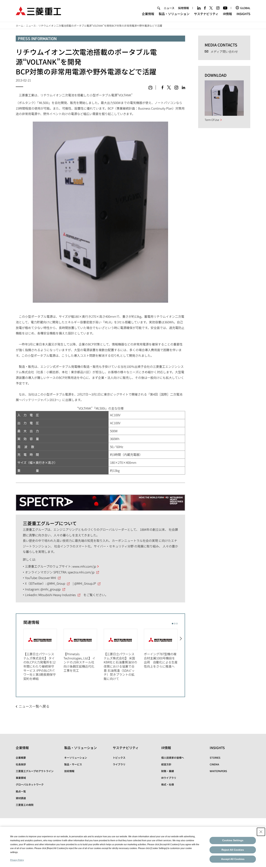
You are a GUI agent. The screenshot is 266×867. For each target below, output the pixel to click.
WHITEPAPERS (218, 771)
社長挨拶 (21, 764)
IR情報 (227, 13)
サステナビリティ (206, 13)
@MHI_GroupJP (85, 583)
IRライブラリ (168, 778)
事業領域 (21, 778)
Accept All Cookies (232, 859)
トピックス (119, 757)
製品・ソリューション (174, 13)
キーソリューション (75, 757)
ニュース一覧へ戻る (34, 706)
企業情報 (148, 13)
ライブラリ (119, 764)
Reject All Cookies (232, 849)
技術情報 (69, 771)
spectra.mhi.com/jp (81, 572)
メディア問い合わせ (224, 52)
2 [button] (174, 623)
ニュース (169, 8)
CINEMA (214, 764)
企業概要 (21, 757)
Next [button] (181, 655)
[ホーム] (38, 10)
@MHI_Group (56, 583)
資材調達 (21, 798)
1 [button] (172, 623)
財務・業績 (167, 771)
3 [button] (177, 623)
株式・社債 (167, 784)
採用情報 (183, 8)
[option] (43, 655)
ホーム (19, 25)
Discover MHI (47, 577)
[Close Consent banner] (261, 832)
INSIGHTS (243, 13)
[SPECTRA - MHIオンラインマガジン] (100, 500)
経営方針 (166, 764)
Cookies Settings (232, 840)
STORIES (215, 757)
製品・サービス (73, 764)
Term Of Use (212, 120)
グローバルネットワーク (30, 784)
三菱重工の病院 (24, 805)
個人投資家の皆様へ (172, 757)
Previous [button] (19, 655)
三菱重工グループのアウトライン (35, 771)
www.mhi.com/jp (84, 566)
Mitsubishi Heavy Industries (57, 594)
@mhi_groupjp (50, 589)
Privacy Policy (17, 860)
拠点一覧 (21, 791)
